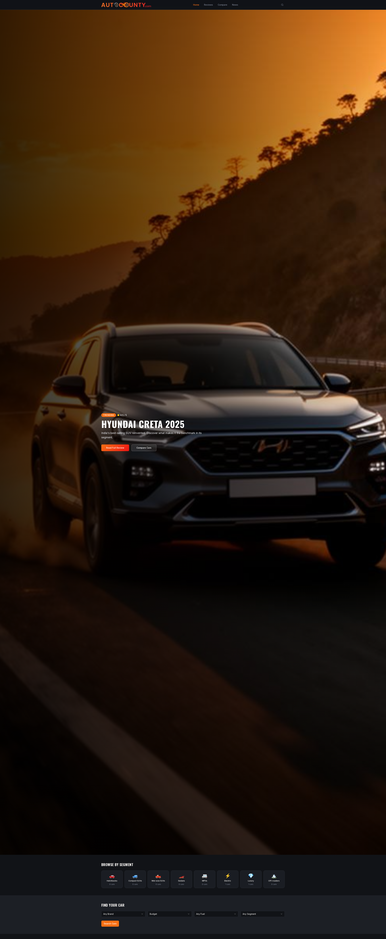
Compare (222, 4)
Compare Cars (143, 447)
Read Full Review (115, 447)
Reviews (208, 4)
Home (196, 4)
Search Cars (110, 923)
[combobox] (123, 914)
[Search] (282, 4)
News (235, 4)
